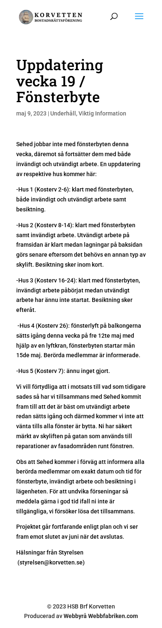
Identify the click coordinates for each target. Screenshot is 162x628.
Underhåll (63, 113)
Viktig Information (102, 113)
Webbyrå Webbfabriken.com (101, 616)
